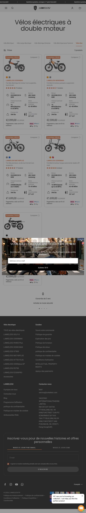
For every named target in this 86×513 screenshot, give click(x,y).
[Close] (81, 240)
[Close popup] (82, 496)
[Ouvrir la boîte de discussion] (81, 508)
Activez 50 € (43, 267)
